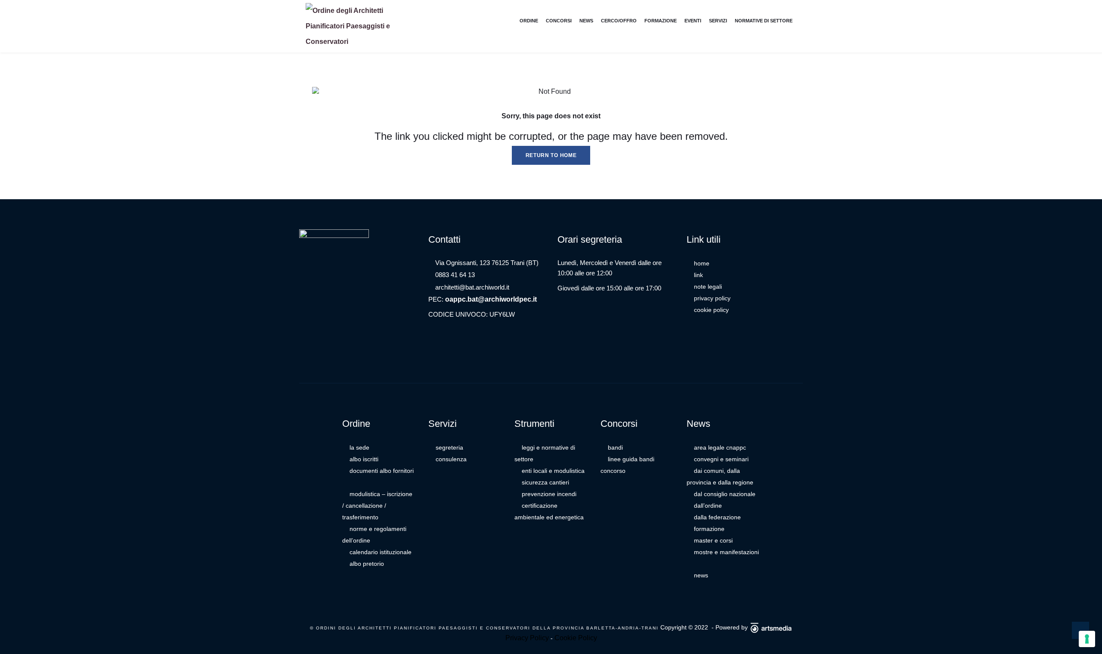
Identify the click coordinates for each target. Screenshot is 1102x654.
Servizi (718, 20)
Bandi (615, 447)
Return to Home (551, 155)
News (586, 20)
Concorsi (559, 20)
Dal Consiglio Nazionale (724, 493)
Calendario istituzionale (381, 552)
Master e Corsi (713, 540)
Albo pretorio (367, 563)
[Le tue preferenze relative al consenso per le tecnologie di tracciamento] (1087, 639)
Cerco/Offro (619, 20)
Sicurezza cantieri (545, 482)
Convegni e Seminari (721, 459)
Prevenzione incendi (549, 493)
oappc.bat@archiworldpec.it (491, 299)
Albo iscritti (364, 459)
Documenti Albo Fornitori (382, 470)
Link (698, 274)
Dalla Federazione (717, 517)
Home (701, 263)
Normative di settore (763, 20)
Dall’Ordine (708, 505)
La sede (359, 447)
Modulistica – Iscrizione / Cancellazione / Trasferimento (377, 505)
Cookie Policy (711, 309)
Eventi (692, 20)
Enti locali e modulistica (553, 470)
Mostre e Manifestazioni (726, 552)
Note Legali (708, 286)
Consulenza (451, 459)
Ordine (529, 20)
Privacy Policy (712, 298)
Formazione (660, 20)
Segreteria (449, 447)
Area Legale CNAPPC (720, 447)
